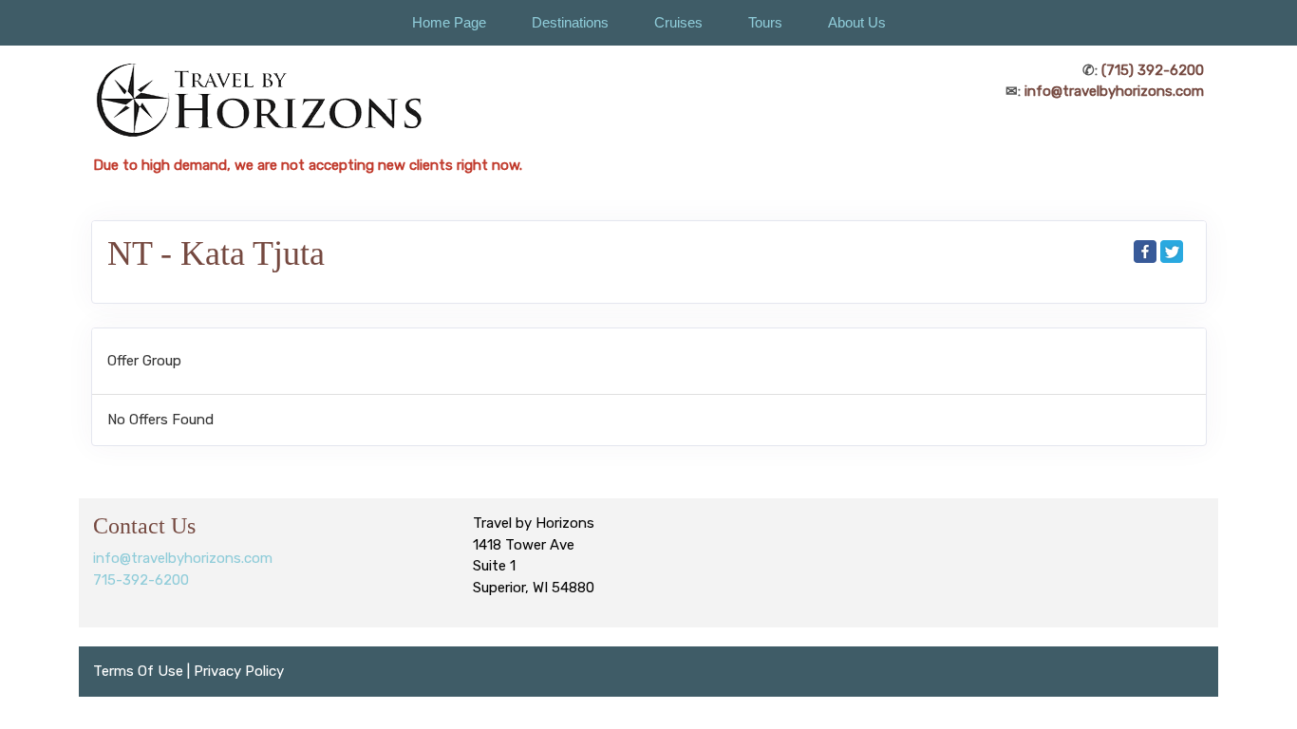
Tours (765, 22)
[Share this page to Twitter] (1171, 251)
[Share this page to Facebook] (1145, 251)
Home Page (449, 22)
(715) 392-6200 (1152, 70)
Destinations (570, 22)
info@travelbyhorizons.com (1114, 91)
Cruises (678, 22)
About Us (857, 22)
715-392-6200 (141, 580)
